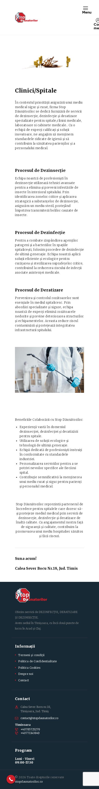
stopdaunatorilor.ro (29, 781)
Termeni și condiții (31, 655)
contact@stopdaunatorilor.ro (39, 718)
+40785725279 (30, 729)
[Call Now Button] (10, 779)
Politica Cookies (29, 667)
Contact (23, 680)
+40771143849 (30, 733)
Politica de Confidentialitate (37, 661)
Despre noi (25, 674)
